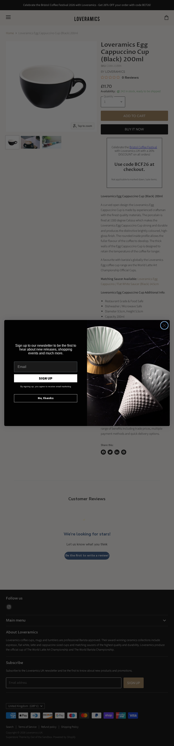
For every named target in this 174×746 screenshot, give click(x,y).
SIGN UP (45, 378)
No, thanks (46, 398)
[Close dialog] (164, 325)
